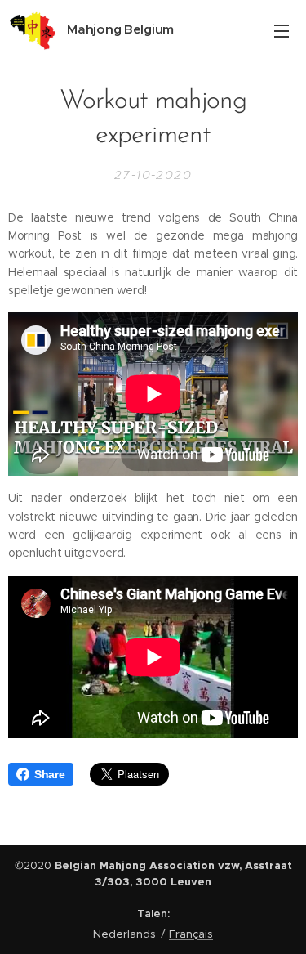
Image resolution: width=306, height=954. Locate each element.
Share (49, 774)
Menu (281, 30)
